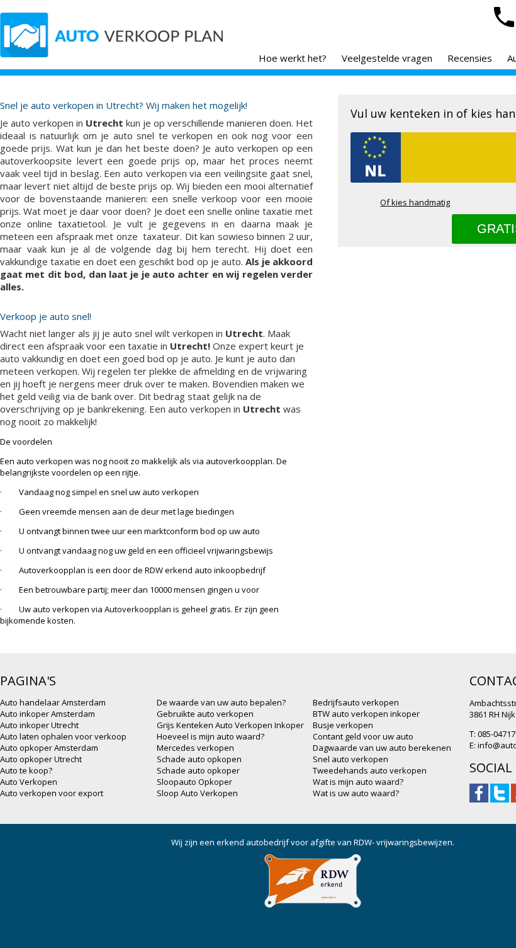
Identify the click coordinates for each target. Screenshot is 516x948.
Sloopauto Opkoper (194, 781)
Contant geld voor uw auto (363, 736)
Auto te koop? (26, 770)
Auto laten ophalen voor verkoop (63, 736)
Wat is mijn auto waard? (358, 781)
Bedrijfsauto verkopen (356, 702)
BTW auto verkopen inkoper (366, 713)
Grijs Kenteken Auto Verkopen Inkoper (230, 725)
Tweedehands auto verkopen (370, 770)
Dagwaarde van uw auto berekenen (382, 747)
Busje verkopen (343, 725)
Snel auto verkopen (350, 759)
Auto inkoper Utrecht (39, 725)
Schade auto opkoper (198, 770)
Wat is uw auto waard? (356, 793)
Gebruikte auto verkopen (205, 713)
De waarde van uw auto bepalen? (221, 702)
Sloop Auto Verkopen (197, 793)
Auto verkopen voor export (51, 793)
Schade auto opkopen (199, 759)
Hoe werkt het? (293, 58)
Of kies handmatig (415, 202)
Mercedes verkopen (195, 747)
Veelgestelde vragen (387, 58)
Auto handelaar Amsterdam (53, 702)
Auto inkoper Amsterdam (47, 713)
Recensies (469, 58)
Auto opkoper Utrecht (41, 759)
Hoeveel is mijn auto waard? (210, 736)
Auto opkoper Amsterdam (49, 747)
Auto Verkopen (28, 781)
